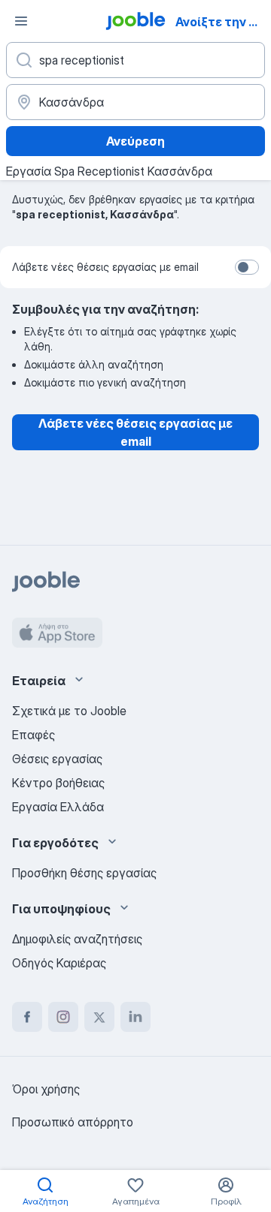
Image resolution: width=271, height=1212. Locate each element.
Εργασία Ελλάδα (58, 806)
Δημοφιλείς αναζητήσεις (77, 938)
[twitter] (99, 1017)
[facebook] (27, 1017)
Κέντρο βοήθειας (58, 782)
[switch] (247, 267)
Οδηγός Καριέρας (59, 962)
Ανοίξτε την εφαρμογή (221, 21)
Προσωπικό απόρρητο (72, 1121)
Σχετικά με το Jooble (69, 710)
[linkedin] (135, 1017)
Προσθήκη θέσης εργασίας (84, 872)
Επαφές (33, 734)
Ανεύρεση (135, 141)
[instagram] (63, 1017)
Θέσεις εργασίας (57, 758)
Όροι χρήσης (46, 1088)
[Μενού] (21, 21)
